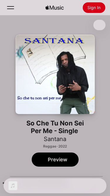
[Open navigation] (10, 7)
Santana (55, 139)
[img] (54, 7)
